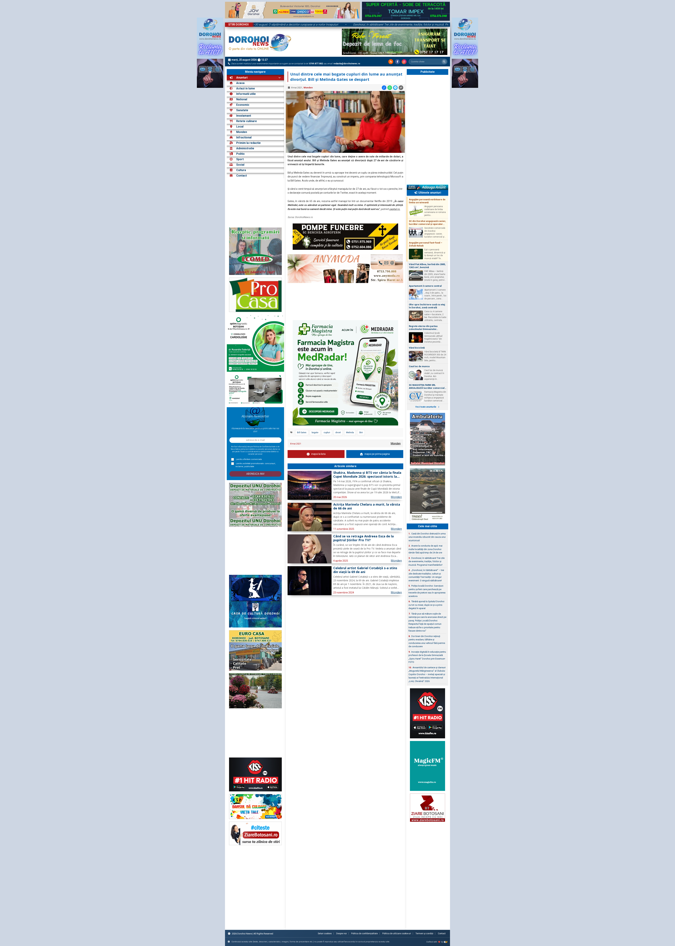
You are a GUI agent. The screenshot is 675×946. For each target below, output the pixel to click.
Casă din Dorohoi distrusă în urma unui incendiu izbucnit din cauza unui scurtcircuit (427, 537)
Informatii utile (246, 94)
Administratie (245, 148)
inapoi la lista (318, 454)
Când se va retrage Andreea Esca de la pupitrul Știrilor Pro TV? (363, 538)
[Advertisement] (255, 203)
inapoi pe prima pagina (377, 454)
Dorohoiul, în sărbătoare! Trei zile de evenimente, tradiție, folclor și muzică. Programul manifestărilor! (426, 24)
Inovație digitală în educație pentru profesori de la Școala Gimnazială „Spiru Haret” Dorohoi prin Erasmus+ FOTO (427, 657)
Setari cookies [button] (325, 933)
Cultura (241, 170)
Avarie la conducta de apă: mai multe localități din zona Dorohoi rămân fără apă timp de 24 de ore (425, 549)
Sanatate (242, 110)
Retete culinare (246, 121)
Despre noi (341, 933)
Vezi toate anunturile (426, 407)
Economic (242, 104)
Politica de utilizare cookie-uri (396, 933)
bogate (315, 432)
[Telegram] (395, 87)
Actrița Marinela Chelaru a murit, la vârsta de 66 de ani (366, 506)
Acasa (240, 83)
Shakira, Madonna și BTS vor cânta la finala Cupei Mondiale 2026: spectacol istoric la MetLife (367, 475)
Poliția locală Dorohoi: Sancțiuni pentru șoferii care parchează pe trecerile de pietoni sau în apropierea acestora (427, 590)
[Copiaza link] (401, 87)
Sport (240, 159)
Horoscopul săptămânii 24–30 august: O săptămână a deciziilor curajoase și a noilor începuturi (290, 24)
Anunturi (242, 77)
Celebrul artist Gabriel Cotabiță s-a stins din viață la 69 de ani (365, 570)
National (241, 99)
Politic (240, 153)
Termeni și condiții (424, 933)
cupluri (327, 432)
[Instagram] (404, 61)
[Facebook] (397, 61)
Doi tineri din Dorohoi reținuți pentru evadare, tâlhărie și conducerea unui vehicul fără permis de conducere (427, 641)
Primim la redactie (248, 143)
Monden (241, 132)
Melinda (350, 432)
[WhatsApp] (389, 87)
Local (239, 126)
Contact (241, 175)
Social (240, 164)
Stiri (361, 432)
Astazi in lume (245, 88)
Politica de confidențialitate (364, 933)
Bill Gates (301, 432)
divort (338, 432)
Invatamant (243, 115)
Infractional (244, 137)
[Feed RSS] (390, 61)
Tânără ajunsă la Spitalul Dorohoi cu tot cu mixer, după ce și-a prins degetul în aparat (426, 605)
